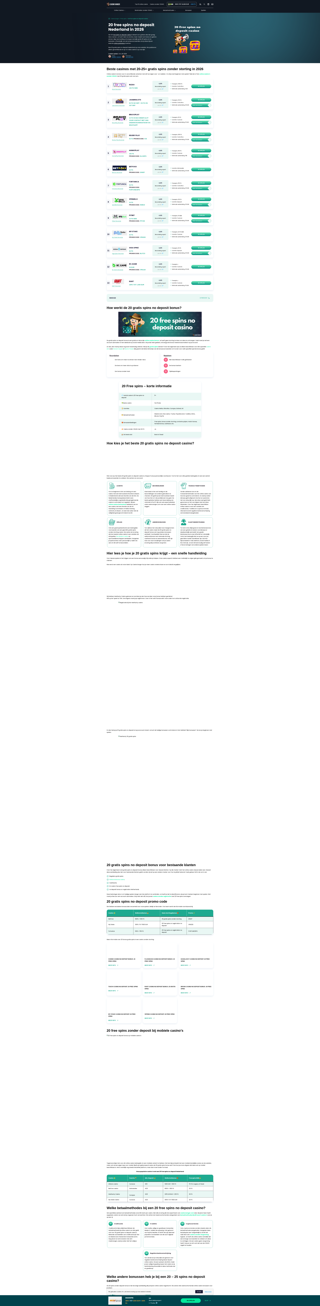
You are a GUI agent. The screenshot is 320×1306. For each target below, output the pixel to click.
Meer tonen (208, 1292)
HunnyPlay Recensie (118, 156)
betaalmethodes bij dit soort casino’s (193, 1215)
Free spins (123, 18)
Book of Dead (129, 349)
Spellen (203, 10)
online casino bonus (152, 340)
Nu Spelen (201, 86)
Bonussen (188, 10)
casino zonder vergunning (199, 1235)
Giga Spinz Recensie (118, 253)
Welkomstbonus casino (117, 879)
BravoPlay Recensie (117, 123)
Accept (199, 1292)
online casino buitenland (117, 504)
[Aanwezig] (208, 4)
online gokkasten (119, 43)
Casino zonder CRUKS (157, 4)
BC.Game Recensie (117, 270)
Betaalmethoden (168, 10)
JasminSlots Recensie (118, 105)
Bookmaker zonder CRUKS (143, 10)
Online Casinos (119, 10)
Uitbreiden (203, 298)
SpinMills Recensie (117, 205)
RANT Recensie (116, 286)
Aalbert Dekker (116, 57)
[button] (200, 105)
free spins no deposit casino (122, 35)
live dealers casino (122, 536)
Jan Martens (129, 57)
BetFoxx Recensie (117, 172)
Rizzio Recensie (116, 89)
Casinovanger (115, 18)
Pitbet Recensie (116, 221)
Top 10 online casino (141, 4)
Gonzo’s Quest (118, 349)
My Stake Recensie (117, 237)
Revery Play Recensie (118, 140)
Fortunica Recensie (117, 189)
